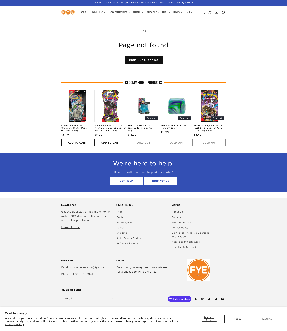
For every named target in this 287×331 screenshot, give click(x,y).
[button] (84, 12)
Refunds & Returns (127, 243)
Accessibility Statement (186, 242)
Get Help (126, 181)
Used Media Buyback (184, 247)
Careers (176, 217)
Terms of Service (181, 222)
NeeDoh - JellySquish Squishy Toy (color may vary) (140, 128)
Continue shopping (143, 60)
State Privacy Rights (128, 238)
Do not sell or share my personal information (191, 235)
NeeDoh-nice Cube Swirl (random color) (174, 126)
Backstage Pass (125, 222)
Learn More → (70, 227)
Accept (238, 319)
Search (120, 227)
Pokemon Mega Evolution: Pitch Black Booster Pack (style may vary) (208, 128)
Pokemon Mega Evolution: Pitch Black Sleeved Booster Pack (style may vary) (110, 128)
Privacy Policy (14, 324)
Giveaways (121, 260)
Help (119, 212)
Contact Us (160, 181)
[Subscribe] (111, 298)
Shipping (121, 233)
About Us (177, 212)
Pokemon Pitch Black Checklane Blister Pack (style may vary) (74, 128)
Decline (267, 319)
